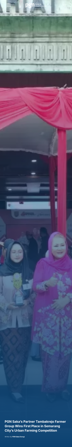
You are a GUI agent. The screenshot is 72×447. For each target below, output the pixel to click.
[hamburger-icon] (9, 5)
